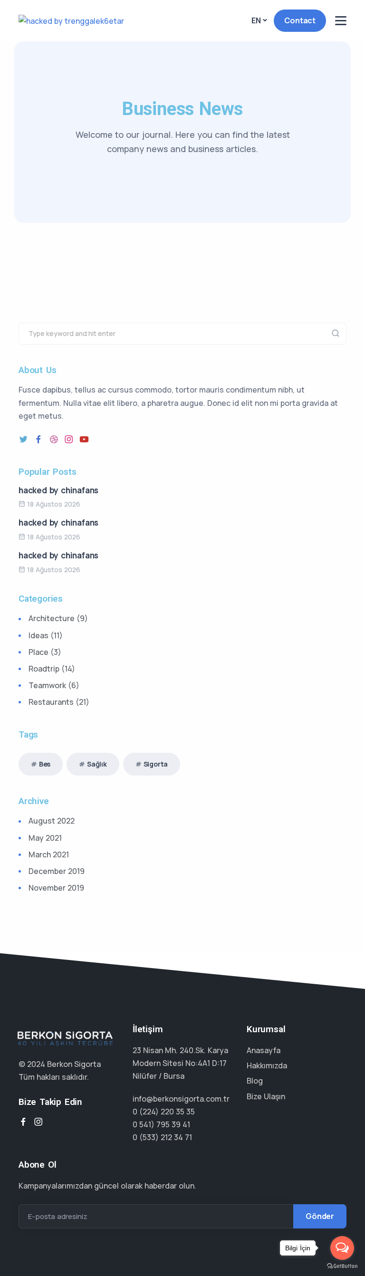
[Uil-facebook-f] (38, 439)
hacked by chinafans (58, 490)
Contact (300, 20)
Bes (44, 763)
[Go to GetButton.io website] (342, 1266)
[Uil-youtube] (84, 439)
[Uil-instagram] (69, 439)
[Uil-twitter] (23, 439)
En (256, 20)
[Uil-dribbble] (53, 439)
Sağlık (97, 763)
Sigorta (156, 763)
